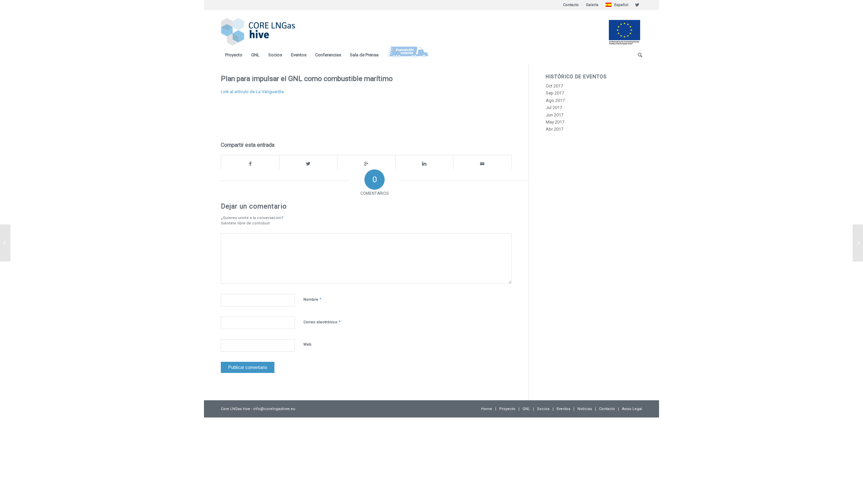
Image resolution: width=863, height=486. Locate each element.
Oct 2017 (554, 85)
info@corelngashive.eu (274, 409)
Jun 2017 (554, 114)
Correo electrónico (321, 321)
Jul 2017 (554, 107)
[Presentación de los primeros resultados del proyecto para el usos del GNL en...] (5, 243)
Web (307, 344)
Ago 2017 (555, 100)
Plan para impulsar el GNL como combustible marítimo (307, 79)
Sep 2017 (555, 93)
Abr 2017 (554, 129)
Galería (592, 5)
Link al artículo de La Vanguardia (252, 91)
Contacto (571, 5)
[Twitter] (637, 5)
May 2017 (555, 122)
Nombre (312, 299)
